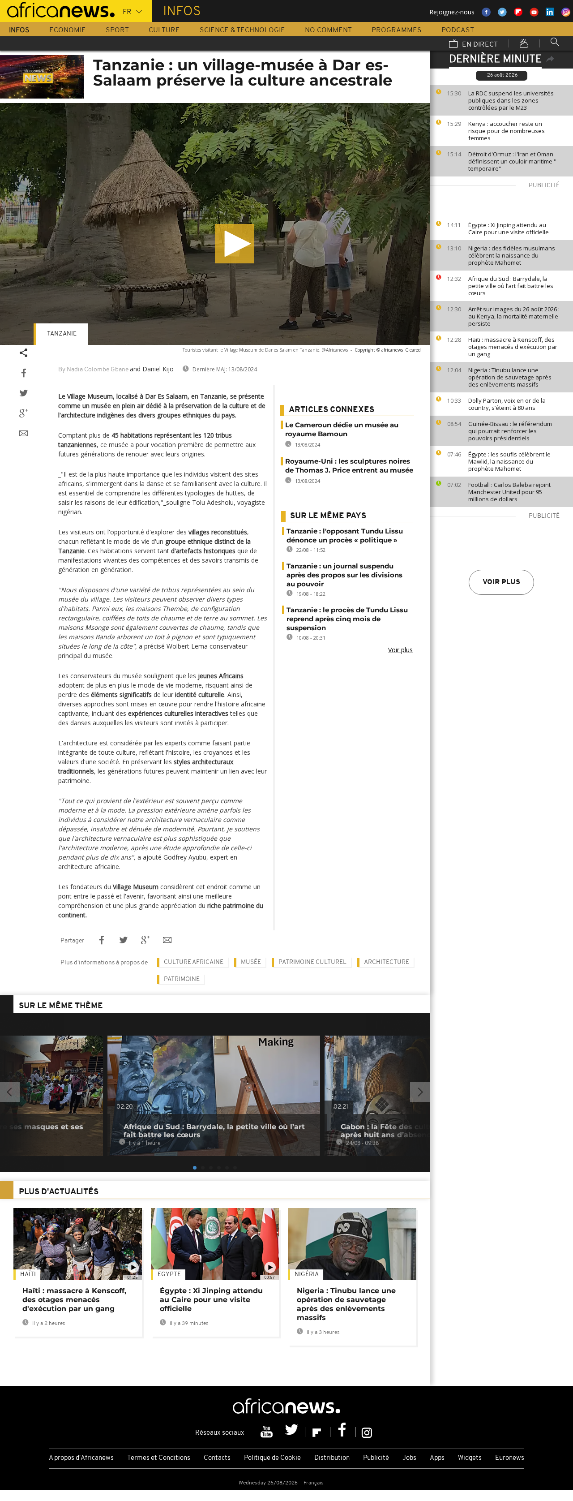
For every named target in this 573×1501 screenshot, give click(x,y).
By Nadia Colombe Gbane (93, 369)
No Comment (328, 30)
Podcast (457, 30)
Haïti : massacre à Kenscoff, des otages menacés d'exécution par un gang (512, 346)
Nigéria (307, 1274)
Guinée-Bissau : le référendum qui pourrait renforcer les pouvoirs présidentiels (510, 431)
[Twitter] (292, 1432)
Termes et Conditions (158, 1458)
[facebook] (342, 1432)
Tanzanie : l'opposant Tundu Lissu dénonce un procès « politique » (344, 535)
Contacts (217, 1458)
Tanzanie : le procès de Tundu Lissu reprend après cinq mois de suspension (347, 619)
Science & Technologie (242, 30)
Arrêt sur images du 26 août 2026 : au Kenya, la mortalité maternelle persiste (514, 316)
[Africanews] (57, 9)
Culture (164, 30)
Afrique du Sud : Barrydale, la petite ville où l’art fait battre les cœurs (510, 286)
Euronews (509, 1458)
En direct (479, 44)
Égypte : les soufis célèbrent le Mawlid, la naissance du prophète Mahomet (509, 461)
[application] (215, 224)
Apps (437, 1458)
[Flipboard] (317, 1432)
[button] (234, 243)
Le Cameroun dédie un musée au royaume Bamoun (341, 429)
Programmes (397, 30)
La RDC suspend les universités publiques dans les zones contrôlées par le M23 (511, 100)
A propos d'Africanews (81, 1458)
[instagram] (366, 1432)
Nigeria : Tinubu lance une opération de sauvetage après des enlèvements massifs (510, 377)
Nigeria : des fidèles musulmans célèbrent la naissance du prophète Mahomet (511, 255)
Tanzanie (62, 334)
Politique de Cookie (272, 1458)
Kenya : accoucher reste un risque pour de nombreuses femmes (506, 131)
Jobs (409, 1458)
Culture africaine (193, 962)
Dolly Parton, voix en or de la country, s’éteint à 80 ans (507, 404)
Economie (67, 30)
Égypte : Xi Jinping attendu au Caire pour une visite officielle (508, 228)
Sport (117, 30)
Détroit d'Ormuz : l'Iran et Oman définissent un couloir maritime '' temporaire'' (512, 161)
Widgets (470, 1458)
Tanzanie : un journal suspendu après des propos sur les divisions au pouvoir (344, 575)
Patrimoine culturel (312, 962)
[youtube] (267, 1432)
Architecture (386, 962)
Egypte (169, 1274)
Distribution (332, 1458)
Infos (19, 30)
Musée (251, 962)
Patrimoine (182, 979)
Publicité (376, 1458)
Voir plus (501, 582)
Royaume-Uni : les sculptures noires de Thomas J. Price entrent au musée (349, 465)
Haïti (28, 1274)
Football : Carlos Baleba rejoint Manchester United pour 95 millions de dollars (509, 492)
